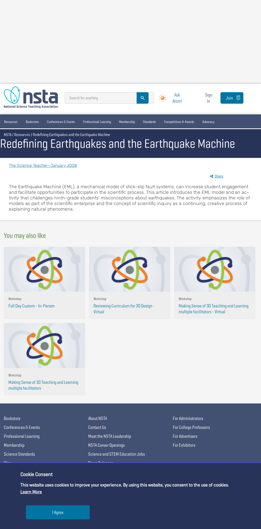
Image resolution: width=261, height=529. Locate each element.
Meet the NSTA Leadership (109, 436)
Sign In (208, 98)
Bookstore (32, 121)
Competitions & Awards (179, 121)
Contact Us (97, 427)
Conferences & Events (61, 121)
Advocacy (208, 121)
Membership (127, 121)
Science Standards (19, 454)
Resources (11, 121)
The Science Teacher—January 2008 (43, 165)
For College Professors (191, 427)
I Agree (57, 512)
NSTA (7, 134)
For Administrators (188, 418)
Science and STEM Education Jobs (116, 454)
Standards (149, 121)
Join (229, 98)
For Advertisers (185, 436)
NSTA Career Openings (106, 445)
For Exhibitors (184, 445)
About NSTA (97, 418)
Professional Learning (97, 121)
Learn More (31, 492)
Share (218, 176)
